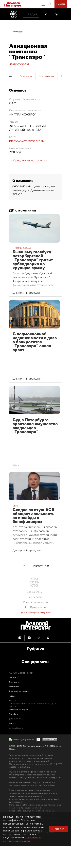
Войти (60, 4)
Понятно (58, 828)
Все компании (35, 591)
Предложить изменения (30, 160)
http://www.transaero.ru (26, 141)
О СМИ (12, 677)
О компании (46, 76)
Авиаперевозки (19, 63)
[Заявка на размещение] (57, 14)
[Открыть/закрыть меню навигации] (43, 4)
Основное (26, 76)
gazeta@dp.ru (16, 728)
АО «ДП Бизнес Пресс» (21, 673)
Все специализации (35, 602)
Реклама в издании (19, 691)
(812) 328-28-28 (16, 718)
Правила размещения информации (35, 612)
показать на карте (18, 709)
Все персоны (35, 597)
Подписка (14, 686)
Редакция (14, 682)
